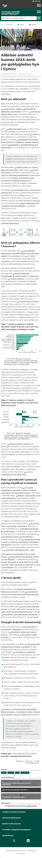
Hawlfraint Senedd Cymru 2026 (16, 850)
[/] (15, 13)
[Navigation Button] (37, 12)
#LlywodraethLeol (32, 763)
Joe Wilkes (32, 754)
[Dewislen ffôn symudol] (37, 5)
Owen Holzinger (18, 754)
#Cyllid (36, 761)
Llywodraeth (25, 772)
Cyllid (17, 772)
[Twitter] (14, 840)
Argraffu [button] (21, 25)
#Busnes (19, 761)
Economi (10, 772)
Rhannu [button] (9, 25)
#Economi (28, 761)
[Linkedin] (28, 840)
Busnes (4, 772)
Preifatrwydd (21, 853)
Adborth (32, 25)
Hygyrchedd (31, 850)
